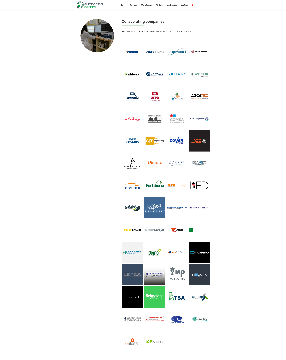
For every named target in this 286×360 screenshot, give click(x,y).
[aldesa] (132, 74)
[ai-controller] (199, 51)
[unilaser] (132, 341)
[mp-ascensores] (177, 274)
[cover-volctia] (177, 141)
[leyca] (132, 274)
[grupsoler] (154, 230)
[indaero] (199, 252)
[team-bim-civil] (154, 319)
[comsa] (177, 118)
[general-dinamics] (177, 207)
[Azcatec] (199, 96)
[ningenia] (199, 274)
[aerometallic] (177, 51)
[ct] (154, 141)
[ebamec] (199, 163)
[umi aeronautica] (177, 319)
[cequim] (154, 118)
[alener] (154, 74)
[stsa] (177, 297)
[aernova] (154, 51)
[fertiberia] (154, 185)
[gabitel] (132, 207)
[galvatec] (154, 207)
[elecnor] (132, 185)
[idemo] (154, 252)
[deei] (199, 141)
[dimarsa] (154, 163)
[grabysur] (199, 207)
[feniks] (177, 230)
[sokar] (132, 319)
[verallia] (199, 319)
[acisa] (132, 51)
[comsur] (199, 118)
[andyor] (199, 74)
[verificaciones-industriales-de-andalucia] (199, 230)
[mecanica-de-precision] (154, 274)
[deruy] (132, 163)
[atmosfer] (177, 96)
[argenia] (132, 96)
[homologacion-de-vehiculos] (132, 252)
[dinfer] (177, 163)
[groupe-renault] (132, 230)
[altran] (177, 74)
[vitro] (154, 341)
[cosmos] (132, 141)
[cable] (132, 118)
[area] (154, 96)
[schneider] (154, 297)
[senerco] (199, 297)
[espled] (199, 185)
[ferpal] (177, 185)
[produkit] (132, 297)
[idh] (177, 252)
